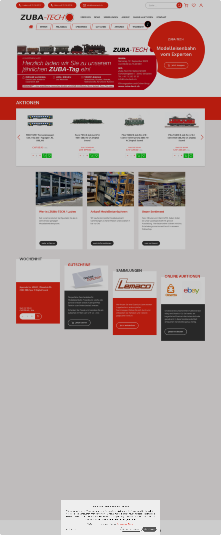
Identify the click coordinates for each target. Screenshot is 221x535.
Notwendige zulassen (131, 529)
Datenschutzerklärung (125, 524)
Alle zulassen (149, 529)
